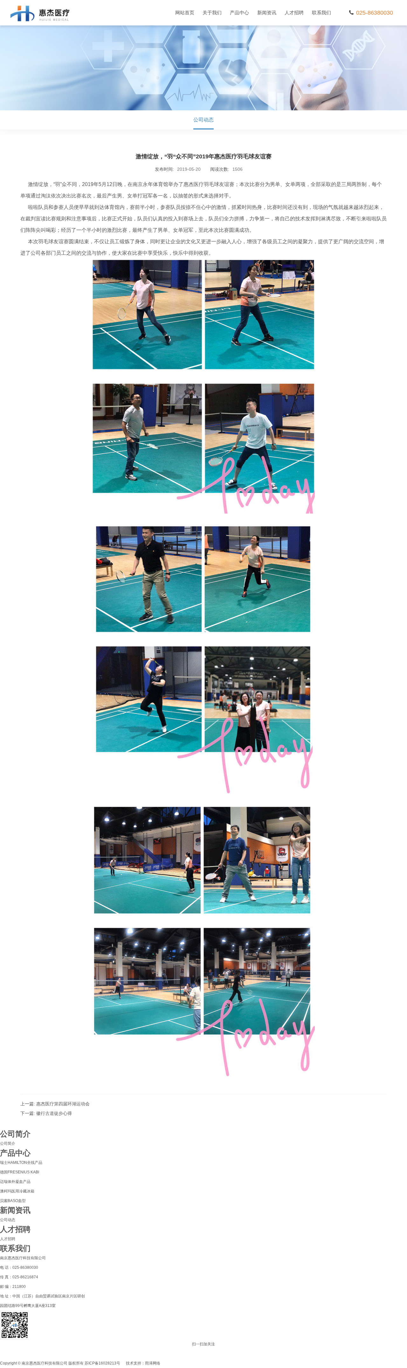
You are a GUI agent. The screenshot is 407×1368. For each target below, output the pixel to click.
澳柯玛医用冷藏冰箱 (17, 1191)
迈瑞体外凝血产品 (15, 1181)
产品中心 (239, 12)
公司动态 (203, 119)
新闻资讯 (266, 12)
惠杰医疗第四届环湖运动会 (63, 1103)
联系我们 (321, 12)
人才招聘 (294, 12)
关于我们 (212, 12)
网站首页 (184, 12)
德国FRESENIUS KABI (19, 1172)
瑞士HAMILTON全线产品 (21, 1162)
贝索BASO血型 (13, 1201)
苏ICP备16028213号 (102, 1363)
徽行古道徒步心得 (54, 1113)
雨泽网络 (152, 1363)
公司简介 (7, 1143)
